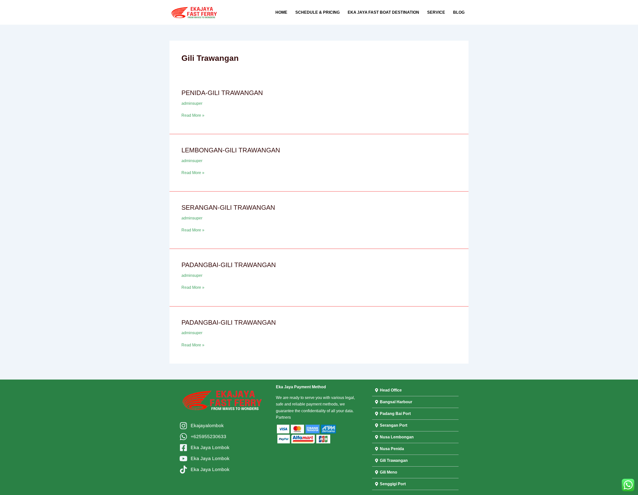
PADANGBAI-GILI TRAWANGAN (228, 265)
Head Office (391, 390)
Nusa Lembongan (397, 437)
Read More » (192, 114)
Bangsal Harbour (396, 402)
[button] (415, 390)
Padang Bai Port (395, 413)
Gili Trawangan (394, 460)
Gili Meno (388, 472)
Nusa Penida (392, 449)
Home (281, 12)
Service (436, 12)
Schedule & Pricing (317, 12)
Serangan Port (393, 425)
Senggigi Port (393, 484)
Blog (459, 12)
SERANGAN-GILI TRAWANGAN (228, 207)
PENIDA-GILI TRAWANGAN (222, 93)
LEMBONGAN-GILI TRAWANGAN (230, 150)
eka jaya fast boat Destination (383, 12)
